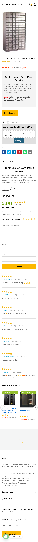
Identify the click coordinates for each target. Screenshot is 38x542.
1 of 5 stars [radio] (23, 219)
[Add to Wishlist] (3, 122)
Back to (9, 4)
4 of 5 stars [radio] (32, 219)
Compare (13, 123)
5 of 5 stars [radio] (34, 219)
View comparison (11, 534)
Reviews (15, 61)
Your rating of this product (11, 219)
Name (4, 244)
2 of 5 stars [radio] (26, 219)
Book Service (9, 113)
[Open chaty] (6, 536)
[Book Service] (4, 405)
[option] (10, 406)
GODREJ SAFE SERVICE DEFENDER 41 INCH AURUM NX (27, 412)
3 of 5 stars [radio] (29, 219)
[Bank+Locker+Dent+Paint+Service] (9, 152)
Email (4, 254)
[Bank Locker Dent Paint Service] (4, 152)
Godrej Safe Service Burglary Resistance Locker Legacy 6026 (9, 410)
